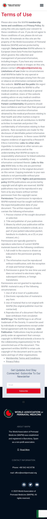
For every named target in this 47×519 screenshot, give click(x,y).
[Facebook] (24, 484)
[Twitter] (30, 484)
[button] (42, 5)
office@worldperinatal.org (29, 68)
